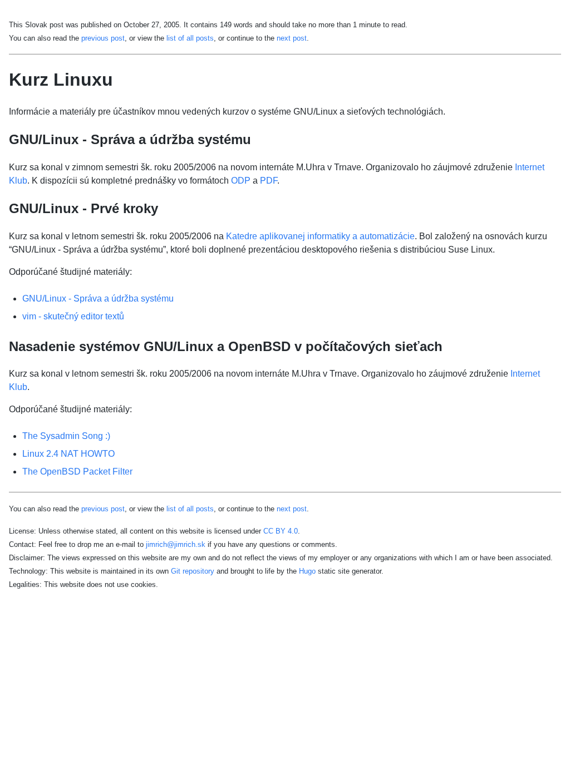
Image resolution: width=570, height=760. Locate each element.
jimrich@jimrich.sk (175, 544)
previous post (103, 38)
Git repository (192, 571)
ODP (240, 180)
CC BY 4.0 (280, 531)
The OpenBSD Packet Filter (77, 471)
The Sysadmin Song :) (66, 436)
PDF (268, 180)
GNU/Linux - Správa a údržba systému (98, 298)
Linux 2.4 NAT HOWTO (68, 453)
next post (292, 38)
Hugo (307, 571)
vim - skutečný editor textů (73, 316)
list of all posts (190, 38)
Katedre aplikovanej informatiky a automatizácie (320, 236)
